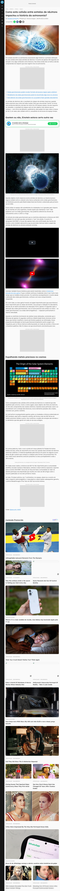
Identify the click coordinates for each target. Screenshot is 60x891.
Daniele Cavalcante (13, 18)
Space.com (13, 509)
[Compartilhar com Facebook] (17, 22)
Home (7, 9)
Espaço (21, 9)
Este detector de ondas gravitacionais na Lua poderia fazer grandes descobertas (32, 98)
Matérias (11, 9)
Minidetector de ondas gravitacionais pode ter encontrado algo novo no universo (32, 95)
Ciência (16, 9)
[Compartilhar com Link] (23, 22)
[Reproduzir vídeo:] (32, 273)
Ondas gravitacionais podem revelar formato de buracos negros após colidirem (32, 92)
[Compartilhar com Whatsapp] (14, 22)
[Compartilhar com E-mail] (20, 22)
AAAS (19, 509)
